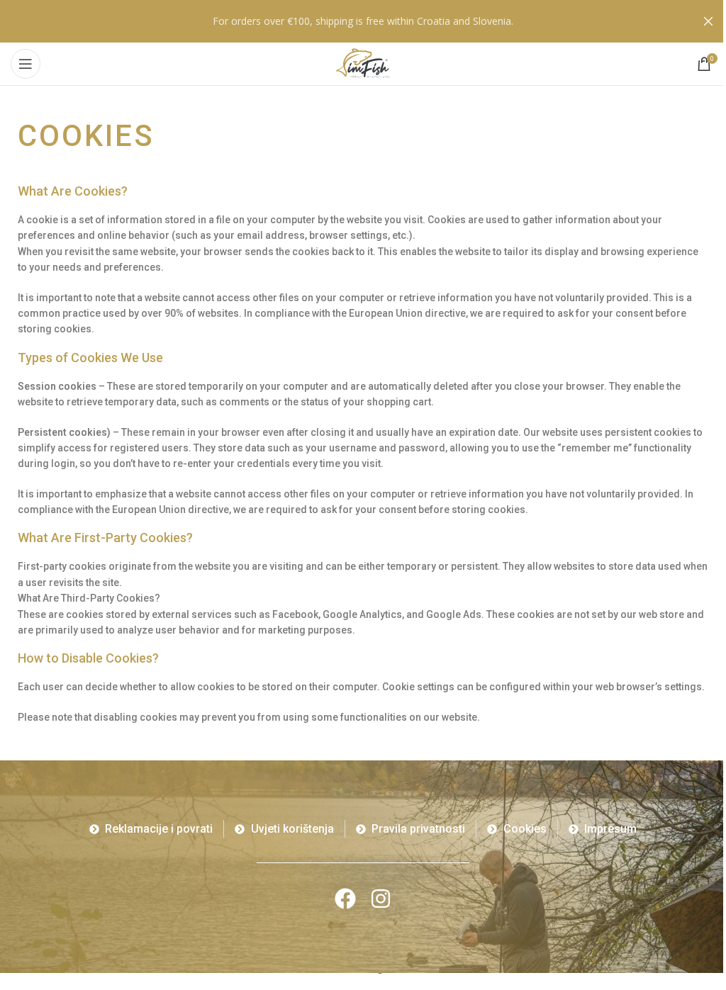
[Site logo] (363, 62)
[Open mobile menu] (26, 64)
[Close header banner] (708, 21)
